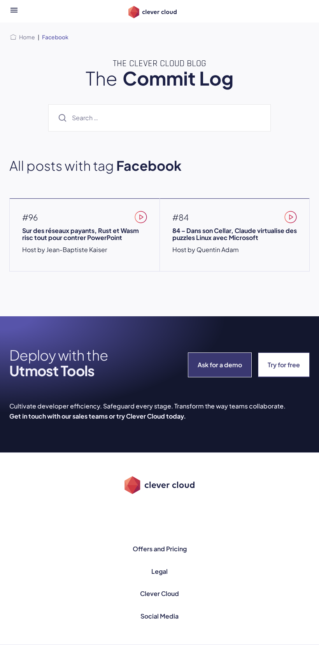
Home (27, 36)
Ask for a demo (220, 365)
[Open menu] (14, 11)
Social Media (159, 616)
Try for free (284, 365)
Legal (159, 571)
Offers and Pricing (160, 549)
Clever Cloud (159, 593)
